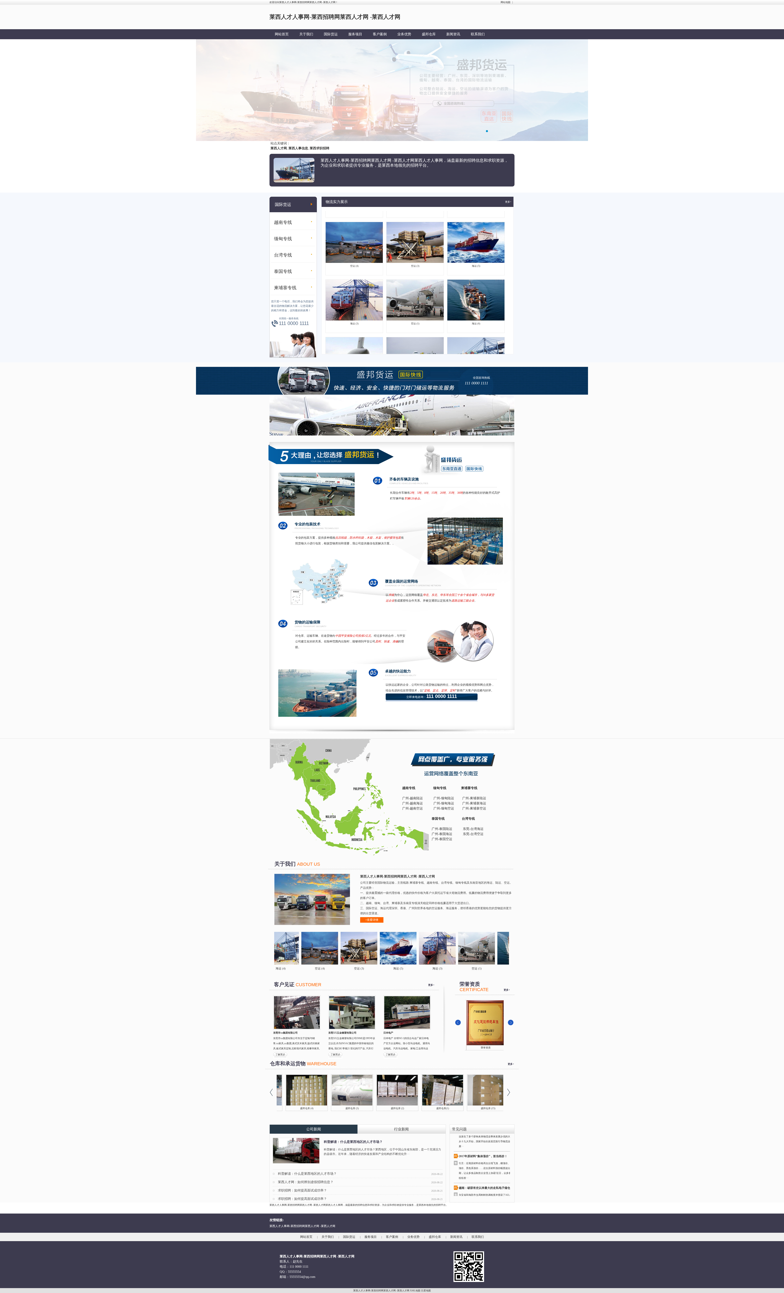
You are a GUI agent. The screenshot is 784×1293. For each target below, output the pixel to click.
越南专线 (283, 222)
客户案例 (380, 34)
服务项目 (355, 34)
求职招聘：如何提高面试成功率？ (302, 1190)
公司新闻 (313, 1129)
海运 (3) (354, 277)
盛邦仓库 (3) (433, 1108)
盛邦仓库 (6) (297, 1108)
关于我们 (306, 34)
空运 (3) (415, 220)
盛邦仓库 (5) (343, 1108)
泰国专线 (283, 271)
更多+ (508, 201)
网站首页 (282, 34)
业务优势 (404, 34)
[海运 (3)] (348, 948)
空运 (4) (354, 220)
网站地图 (505, 2)
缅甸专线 (283, 238)
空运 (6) (354, 335)
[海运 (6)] (426, 948)
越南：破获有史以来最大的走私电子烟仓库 (486, 1142)
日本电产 (388, 1032)
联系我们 (478, 34)
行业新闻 (401, 1129)
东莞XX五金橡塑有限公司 (342, 1032)
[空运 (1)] (387, 948)
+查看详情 (371, 919)
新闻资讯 (453, 34)
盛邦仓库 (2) (479, 1108)
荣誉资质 (484, 1047)
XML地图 (415, 1290)
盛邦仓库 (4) (388, 1108)
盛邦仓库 (429, 34)
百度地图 (426, 1290)
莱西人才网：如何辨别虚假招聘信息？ (305, 1182)
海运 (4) (476, 335)
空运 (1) (415, 277)
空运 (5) (415, 335)
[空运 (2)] (504, 948)
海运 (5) (476, 220)
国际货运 (331, 34)
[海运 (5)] (308, 948)
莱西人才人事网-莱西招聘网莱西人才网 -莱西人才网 (302, 1226)
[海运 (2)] (465, 948)
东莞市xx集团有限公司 (285, 1032)
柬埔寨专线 (285, 287)
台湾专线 (283, 255)
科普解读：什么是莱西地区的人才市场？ (353, 1141)
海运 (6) (476, 277)
